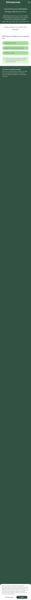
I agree (22, 597)
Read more (4, 76)
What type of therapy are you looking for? (15, 37)
